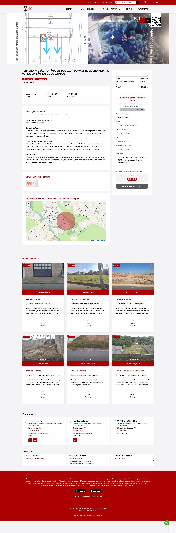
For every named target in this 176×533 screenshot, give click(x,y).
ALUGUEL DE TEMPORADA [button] (111, 9)
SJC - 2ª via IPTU (76, 458)
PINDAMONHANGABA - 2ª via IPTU (81, 463)
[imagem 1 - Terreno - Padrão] (43, 276)
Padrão (39, 70)
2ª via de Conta (119, 458)
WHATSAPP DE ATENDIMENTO (36, 458)
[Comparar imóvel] (62, 269)
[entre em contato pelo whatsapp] (165, 522)
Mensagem (119, 153)
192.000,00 (144, 78)
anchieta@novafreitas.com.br (38, 433)
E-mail (118, 137)
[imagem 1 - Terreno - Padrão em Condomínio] (133, 348)
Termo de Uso (97, 497)
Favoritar (28, 79)
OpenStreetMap (101, 240)
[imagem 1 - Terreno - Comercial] (88, 276)
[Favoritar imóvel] (62, 265)
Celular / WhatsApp (122, 129)
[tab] (142, 20)
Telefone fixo (123, 145)
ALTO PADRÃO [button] (143, 9)
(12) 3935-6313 (122, 430)
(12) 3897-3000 (78, 430)
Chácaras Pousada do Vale (66, 70)
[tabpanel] (88, 38)
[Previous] (25, 276)
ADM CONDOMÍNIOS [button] (88, 9)
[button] (145, 2)
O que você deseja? (122, 114)
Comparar (42, 79)
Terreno (28, 70)
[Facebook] (35, 440)
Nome (118, 121)
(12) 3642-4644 (33, 430)
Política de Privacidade (82, 497)
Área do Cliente (93, 2)
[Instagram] (30, 440)
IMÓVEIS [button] (129, 9)
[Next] (61, 276)
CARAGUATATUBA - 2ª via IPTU (80, 461)
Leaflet (92, 240)
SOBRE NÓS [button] (70, 9)
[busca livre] (137, 2)
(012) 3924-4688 (107, 2)
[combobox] (132, 117)
